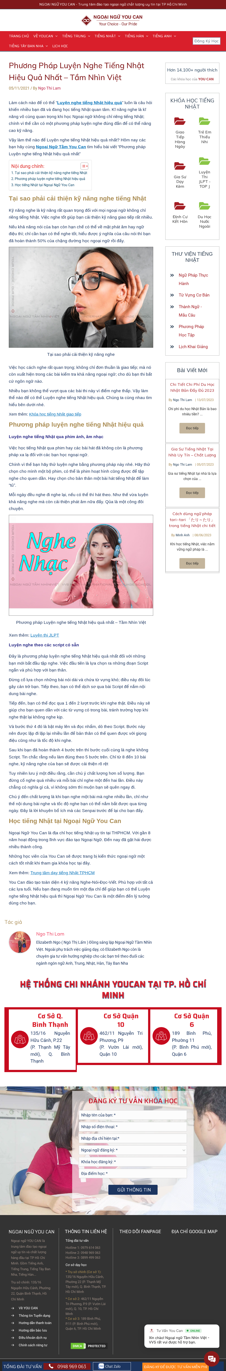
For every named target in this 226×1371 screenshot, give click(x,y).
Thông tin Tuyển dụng (34, 1316)
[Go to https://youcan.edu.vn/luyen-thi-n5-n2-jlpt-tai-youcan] (205, 173)
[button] (55, 36)
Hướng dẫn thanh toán (35, 1323)
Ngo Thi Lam (183, 400)
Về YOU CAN (28, 1308)
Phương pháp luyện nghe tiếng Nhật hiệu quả (50, 179)
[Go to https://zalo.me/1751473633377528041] (112, 1366)
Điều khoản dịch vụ (33, 1338)
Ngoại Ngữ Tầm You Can (61, 146)
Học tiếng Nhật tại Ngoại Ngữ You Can (44, 185)
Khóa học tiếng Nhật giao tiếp (55, 414)
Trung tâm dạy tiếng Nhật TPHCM (62, 872)
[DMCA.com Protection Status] (89, 1345)
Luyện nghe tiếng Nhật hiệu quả (89, 102)
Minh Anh (183, 535)
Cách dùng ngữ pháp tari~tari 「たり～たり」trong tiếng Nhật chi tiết (192, 519)
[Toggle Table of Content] (82, 166)
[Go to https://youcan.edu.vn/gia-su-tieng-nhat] (180, 175)
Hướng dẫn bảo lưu (33, 1330)
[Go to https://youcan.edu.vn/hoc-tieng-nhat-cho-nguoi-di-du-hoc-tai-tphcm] (205, 215)
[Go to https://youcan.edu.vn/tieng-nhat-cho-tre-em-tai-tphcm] (205, 130)
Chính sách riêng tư (33, 1345)
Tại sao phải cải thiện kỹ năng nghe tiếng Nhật (51, 173)
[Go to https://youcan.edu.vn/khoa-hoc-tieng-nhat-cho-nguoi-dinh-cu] (180, 213)
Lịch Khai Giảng (193, 346)
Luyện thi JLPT (44, 635)
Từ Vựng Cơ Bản (194, 295)
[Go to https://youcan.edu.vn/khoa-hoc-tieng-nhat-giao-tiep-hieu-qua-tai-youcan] (180, 133)
